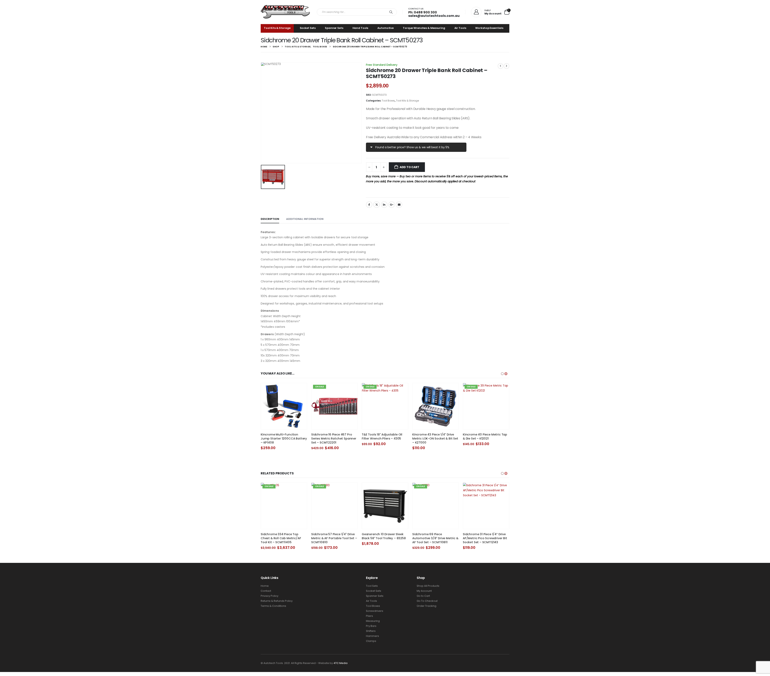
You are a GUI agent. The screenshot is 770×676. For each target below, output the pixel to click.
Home (265, 586)
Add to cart (409, 167)
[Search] (391, 12)
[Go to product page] (284, 406)
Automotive (385, 28)
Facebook (369, 204)
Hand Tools (360, 28)
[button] (502, 373)
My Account (424, 591)
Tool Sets (372, 586)
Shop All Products (428, 586)
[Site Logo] (286, 12)
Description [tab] (270, 219)
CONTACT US (416, 8)
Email (399, 204)
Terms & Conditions (273, 606)
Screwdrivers (374, 611)
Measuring (373, 621)
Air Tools (460, 28)
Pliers (369, 616)
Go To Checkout (427, 601)
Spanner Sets (334, 28)
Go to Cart (423, 596)
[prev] (500, 66)
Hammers (372, 636)
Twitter (376, 204)
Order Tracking (426, 606)
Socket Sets (308, 28)
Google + (391, 204)
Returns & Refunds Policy (277, 601)
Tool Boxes (388, 100)
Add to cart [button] (300, 389)
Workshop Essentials (489, 28)
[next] (506, 66)
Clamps (371, 641)
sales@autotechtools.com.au (434, 15)
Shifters (371, 631)
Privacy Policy (269, 596)
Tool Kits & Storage (277, 28)
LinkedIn (384, 204)
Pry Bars (371, 626)
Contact (266, 591)
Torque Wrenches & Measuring (424, 28)
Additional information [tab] (304, 219)
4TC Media (340, 663)
